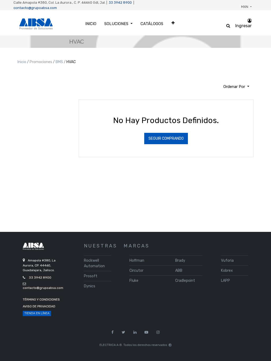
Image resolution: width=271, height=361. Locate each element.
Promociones (41, 62)
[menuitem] (90, 23)
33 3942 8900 (120, 2)
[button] (173, 22)
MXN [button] (245, 7)
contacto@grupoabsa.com (35, 8)
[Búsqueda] (21, 84)
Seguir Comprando (166, 138)
